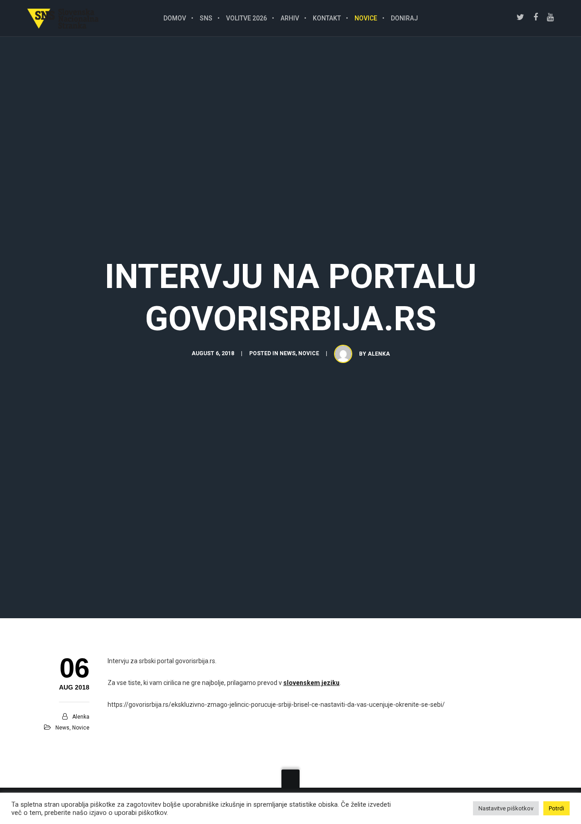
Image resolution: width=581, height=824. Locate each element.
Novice (308, 353)
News (287, 353)
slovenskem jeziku (311, 682)
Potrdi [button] (556, 808)
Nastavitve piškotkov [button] (505, 808)
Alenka (379, 354)
